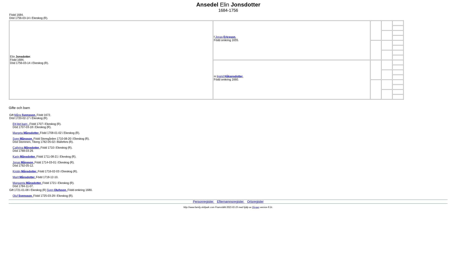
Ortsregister (255, 201)
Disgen (255, 207)
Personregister (203, 201)
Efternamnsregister (230, 201)
